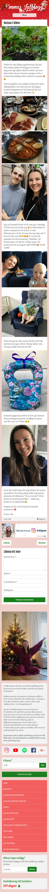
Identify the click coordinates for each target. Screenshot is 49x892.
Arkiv (6, 807)
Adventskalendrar (13, 795)
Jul (12, 514)
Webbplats (8, 590)
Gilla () (42, 519)
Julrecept (9, 819)
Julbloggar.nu (11, 849)
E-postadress (10, 582)
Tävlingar (8, 837)
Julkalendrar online (14, 801)
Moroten (42, 543)
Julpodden (9, 843)
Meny (24, 15)
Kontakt (7, 789)
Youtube (7, 831)
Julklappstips (10, 813)
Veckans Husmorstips (15, 825)
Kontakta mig (24, 774)
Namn (7, 573)
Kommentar (10, 557)
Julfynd (6, 543)
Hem (5, 783)
